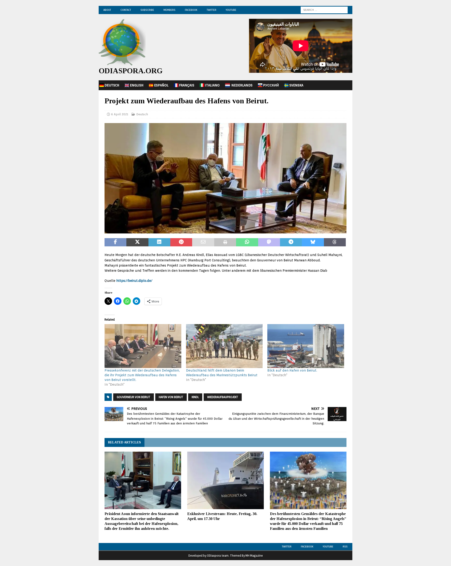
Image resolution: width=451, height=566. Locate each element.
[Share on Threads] (335, 242)
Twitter (211, 10)
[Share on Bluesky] (313, 242)
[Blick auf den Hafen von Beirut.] (305, 346)
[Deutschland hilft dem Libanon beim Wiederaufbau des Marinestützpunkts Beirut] (224, 346)
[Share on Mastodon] (269, 242)
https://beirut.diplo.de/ (134, 281)
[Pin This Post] (181, 242)
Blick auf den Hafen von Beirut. (292, 370)
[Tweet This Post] (137, 242)
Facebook (191, 10)
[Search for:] (324, 10)
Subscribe (147, 10)
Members (169, 10)
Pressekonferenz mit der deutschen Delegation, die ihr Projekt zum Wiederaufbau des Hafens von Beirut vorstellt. (142, 375)
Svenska (296, 85)
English (137, 85)
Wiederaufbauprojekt (222, 397)
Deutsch (112, 85)
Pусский (271, 85)
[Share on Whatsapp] (247, 242)
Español (161, 85)
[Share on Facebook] (115, 242)
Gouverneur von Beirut (133, 397)
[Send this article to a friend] (203, 242)
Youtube (328, 546)
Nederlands (242, 85)
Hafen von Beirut (171, 397)
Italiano (212, 85)
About (107, 10)
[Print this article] (225, 242)
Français (186, 85)
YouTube (231, 10)
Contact (126, 10)
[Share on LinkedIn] (159, 242)
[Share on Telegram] (291, 242)
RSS (345, 546)
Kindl (195, 397)
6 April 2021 (119, 114)
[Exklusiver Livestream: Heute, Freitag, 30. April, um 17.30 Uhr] (225, 480)
